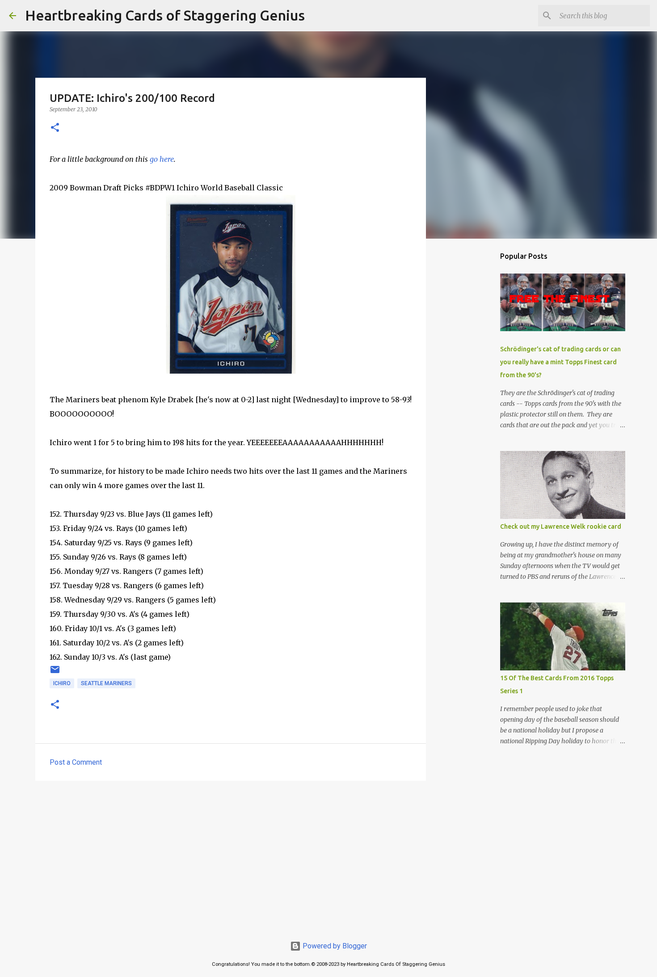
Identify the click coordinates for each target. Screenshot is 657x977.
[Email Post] (55, 673)
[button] (55, 128)
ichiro (62, 683)
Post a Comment (76, 762)
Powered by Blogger (334, 946)
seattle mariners (106, 683)
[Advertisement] (231, 856)
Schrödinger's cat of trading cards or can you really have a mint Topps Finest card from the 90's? (560, 362)
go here (162, 159)
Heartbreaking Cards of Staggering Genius (165, 15)
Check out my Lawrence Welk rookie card (560, 526)
